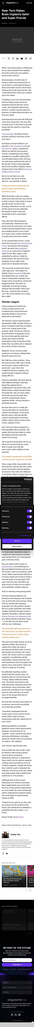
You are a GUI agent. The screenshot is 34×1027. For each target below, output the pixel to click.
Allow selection (17, 546)
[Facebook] (12, 1014)
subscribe (29, 3)
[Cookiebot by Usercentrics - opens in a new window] (24, 479)
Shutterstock (18, 817)
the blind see (7, 149)
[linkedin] (6, 853)
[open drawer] (3, 2)
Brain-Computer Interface (11, 825)
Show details (24, 535)
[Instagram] (19, 1014)
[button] (17, 983)
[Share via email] (26, 58)
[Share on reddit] (22, 58)
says (26, 810)
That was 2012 (7, 134)
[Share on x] (9, 58)
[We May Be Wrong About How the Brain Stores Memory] (14, 876)
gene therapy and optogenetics (16, 616)
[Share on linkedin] (17, 58)
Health (24, 825)
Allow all (17, 541)
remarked (17, 273)
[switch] (29, 516)
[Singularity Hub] (12, 3)
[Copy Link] (30, 58)
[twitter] (3, 853)
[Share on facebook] (13, 58)
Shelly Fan (4, 23)
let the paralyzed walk (17, 146)
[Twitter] (15, 1014)
